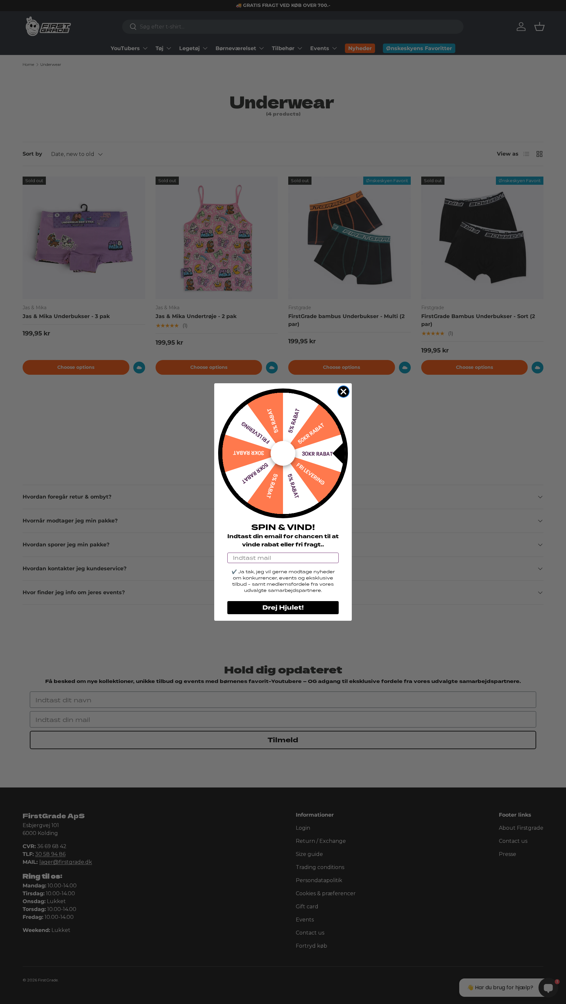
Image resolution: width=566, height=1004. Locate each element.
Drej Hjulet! (283, 607)
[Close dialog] (343, 391)
